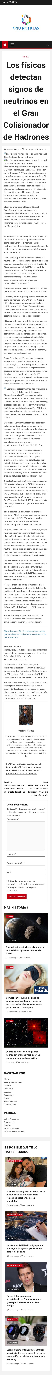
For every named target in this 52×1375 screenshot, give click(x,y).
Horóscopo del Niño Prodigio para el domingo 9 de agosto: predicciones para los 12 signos (25, 1248)
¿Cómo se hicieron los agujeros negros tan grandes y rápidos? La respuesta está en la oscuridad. (23, 1054)
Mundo (7, 1085)
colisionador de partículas (15, 432)
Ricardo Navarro (25, 958)
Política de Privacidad (14, 1131)
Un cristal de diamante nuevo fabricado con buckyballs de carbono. (14, 787)
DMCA (7, 1125)
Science (7, 1092)
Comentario (13, 819)
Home (7, 1079)
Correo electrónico (16, 863)
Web (9, 872)
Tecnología (9, 1095)
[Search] (47, 44)
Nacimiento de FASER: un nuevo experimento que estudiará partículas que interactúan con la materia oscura (25, 634)
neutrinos (17, 579)
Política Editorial (11, 1128)
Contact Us (9, 1122)
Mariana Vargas (13, 149)
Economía (8, 1088)
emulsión (20, 490)
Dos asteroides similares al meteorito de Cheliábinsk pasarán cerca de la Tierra (25, 950)
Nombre (11, 854)
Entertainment (10, 1101)
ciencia (25, 57)
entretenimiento (14, 1161)
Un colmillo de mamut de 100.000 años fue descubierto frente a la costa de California (37, 788)
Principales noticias (13, 1082)
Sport (6, 1098)
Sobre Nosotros (11, 1119)
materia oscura (23, 469)
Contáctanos (10, 1104)
